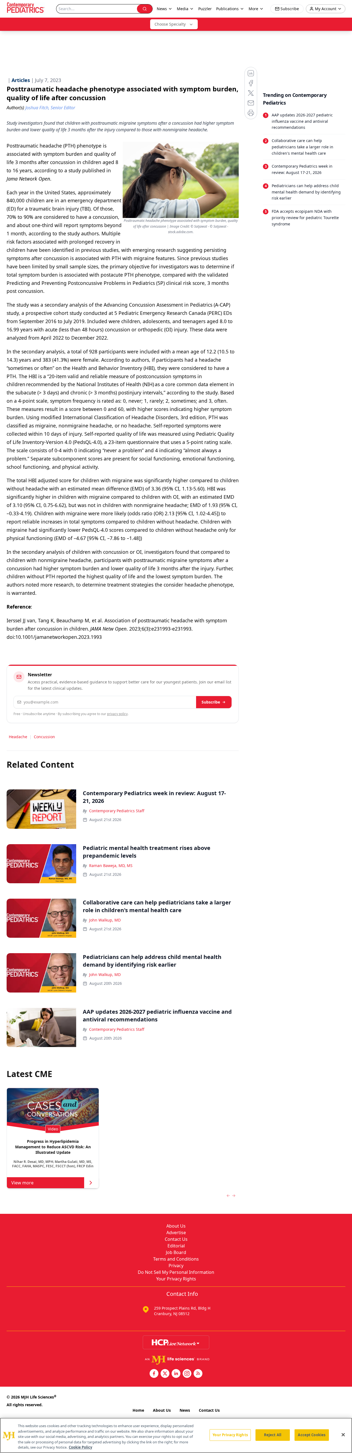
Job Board (176, 1252)
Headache (18, 736)
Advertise (176, 1233)
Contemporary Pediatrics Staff (116, 810)
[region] (176, 1435)
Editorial (176, 1246)
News (185, 1410)
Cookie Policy (80, 1447)
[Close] (343, 1435)
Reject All (272, 1434)
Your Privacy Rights (176, 1279)
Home (138, 1410)
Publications (227, 8)
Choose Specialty (170, 24)
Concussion (44, 736)
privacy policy (117, 713)
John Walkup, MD (105, 920)
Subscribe (211, 702)
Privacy (176, 1266)
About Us (176, 1226)
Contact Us (176, 1239)
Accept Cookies (311, 1434)
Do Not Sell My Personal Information (176, 1272)
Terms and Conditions (176, 1259)
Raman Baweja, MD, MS (111, 865)
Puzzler (205, 8)
